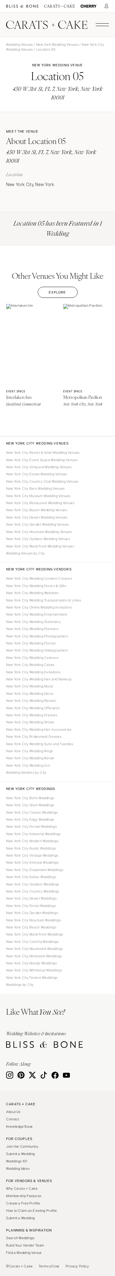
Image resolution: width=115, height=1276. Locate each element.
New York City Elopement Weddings (34, 870)
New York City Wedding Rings (29, 751)
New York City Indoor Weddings (31, 877)
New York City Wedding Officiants (32, 708)
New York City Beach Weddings (31, 927)
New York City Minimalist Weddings (34, 956)
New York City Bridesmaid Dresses (33, 736)
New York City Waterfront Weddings (34, 934)
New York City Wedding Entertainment (36, 614)
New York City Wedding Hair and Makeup (38, 679)
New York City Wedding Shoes (30, 722)
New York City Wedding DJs (28, 765)
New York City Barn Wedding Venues (35, 488)
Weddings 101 (16, 1161)
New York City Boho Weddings (30, 798)
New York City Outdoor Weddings (32, 884)
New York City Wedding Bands (30, 758)
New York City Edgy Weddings (30, 819)
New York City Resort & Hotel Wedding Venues (43, 452)
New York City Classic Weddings (32, 812)
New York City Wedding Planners (32, 629)
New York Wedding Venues (57, 44)
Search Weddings (20, 1238)
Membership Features (23, 1196)
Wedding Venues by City (25, 553)
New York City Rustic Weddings (31, 848)
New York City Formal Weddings (31, 826)
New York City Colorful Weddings (32, 941)
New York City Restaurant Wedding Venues (40, 503)
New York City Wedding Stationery (33, 622)
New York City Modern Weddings (32, 841)
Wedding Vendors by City (26, 772)
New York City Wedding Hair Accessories (38, 729)
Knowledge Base (19, 1126)
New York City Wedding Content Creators (39, 578)
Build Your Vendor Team (25, 1245)
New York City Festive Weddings (32, 977)
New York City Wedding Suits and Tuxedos (39, 744)
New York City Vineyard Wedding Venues (38, 467)
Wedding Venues (19, 44)
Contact (12, 1119)
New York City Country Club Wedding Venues (42, 481)
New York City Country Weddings (32, 891)
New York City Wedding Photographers (37, 636)
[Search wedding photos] (88, 6)
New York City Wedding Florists (31, 643)
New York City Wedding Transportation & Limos (43, 600)
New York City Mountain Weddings (33, 920)
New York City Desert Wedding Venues (36, 517)
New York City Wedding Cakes (30, 665)
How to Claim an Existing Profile (31, 1210)
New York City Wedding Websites (32, 593)
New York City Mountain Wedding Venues (39, 532)
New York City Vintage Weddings (32, 855)
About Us (13, 1112)
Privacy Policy (77, 1266)
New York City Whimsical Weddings (34, 970)
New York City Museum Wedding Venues (38, 496)
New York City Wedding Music (30, 686)
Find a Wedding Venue (24, 1253)
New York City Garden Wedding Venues (37, 524)
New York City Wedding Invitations (33, 672)
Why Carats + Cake (22, 1188)
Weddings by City (20, 984)
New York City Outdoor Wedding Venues (38, 539)
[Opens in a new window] (22, 6)
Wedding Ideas (17, 1168)
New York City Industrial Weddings (33, 834)
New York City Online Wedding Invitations (39, 607)
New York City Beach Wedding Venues (36, 510)
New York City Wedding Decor (30, 693)
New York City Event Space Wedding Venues (42, 460)
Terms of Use (49, 1266)
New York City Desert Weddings (31, 898)
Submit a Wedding (20, 1154)
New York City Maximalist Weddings (34, 949)
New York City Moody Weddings (31, 963)
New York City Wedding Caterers (32, 657)
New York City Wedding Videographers (37, 650)
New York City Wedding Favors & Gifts (36, 586)
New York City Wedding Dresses (31, 715)
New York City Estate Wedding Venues (36, 474)
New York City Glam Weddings (30, 805)
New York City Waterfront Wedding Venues (40, 546)
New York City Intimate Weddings (32, 862)
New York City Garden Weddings (32, 913)
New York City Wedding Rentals (31, 700)
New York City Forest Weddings (31, 906)
